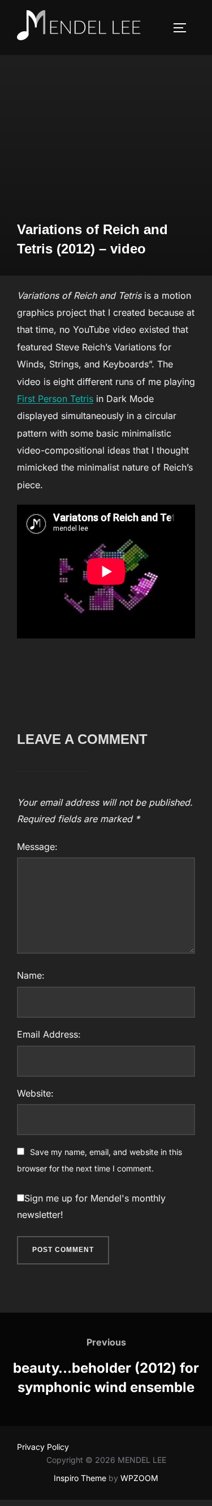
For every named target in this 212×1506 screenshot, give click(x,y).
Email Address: (49, 1034)
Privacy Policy (43, 1447)
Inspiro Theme (80, 1478)
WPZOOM (139, 1478)
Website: (35, 1093)
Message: (37, 846)
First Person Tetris (55, 398)
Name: (31, 975)
